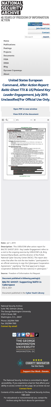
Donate (46, 24)
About (6, 74)
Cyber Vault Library (35, 293)
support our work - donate (36, 371)
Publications (9, 44)
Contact (46, 32)
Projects (7, 52)
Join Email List (43, 28)
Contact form (25, 388)
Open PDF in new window (25, 109)
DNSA (6, 63)
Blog (6, 66)
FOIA (6, 59)
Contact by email (9, 326)
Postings (8, 48)
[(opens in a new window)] (14, 336)
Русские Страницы (13, 70)
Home (6, 41)
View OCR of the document (25, 114)
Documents (9, 55)
